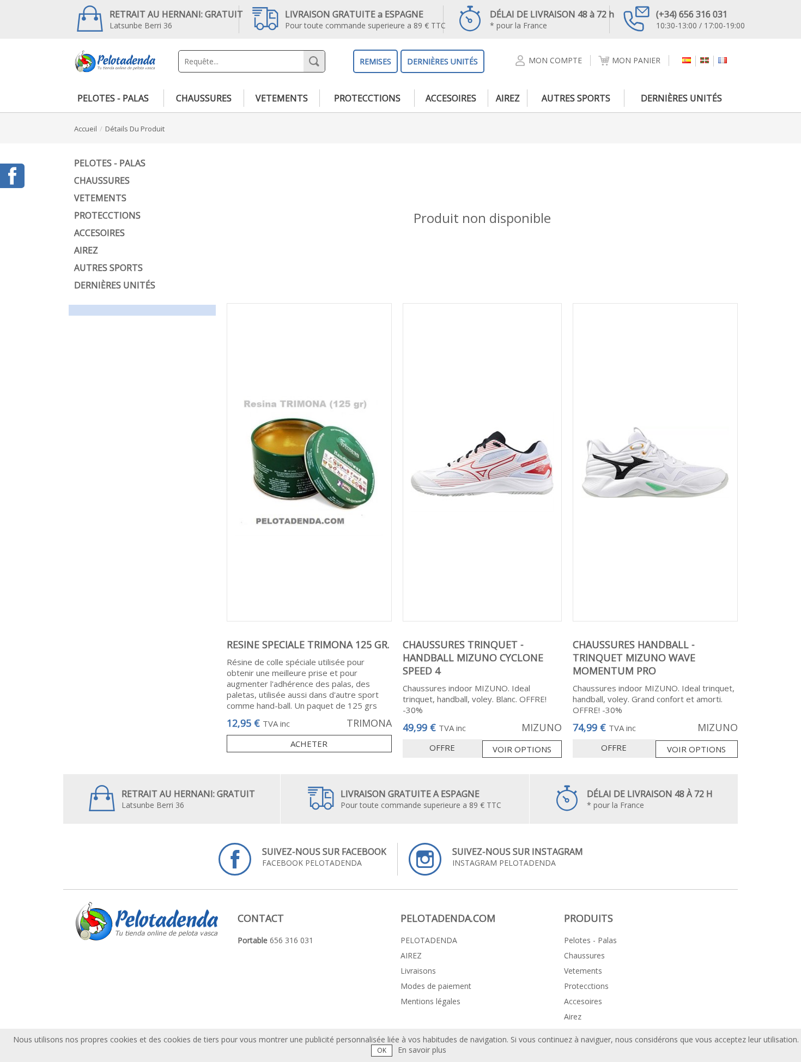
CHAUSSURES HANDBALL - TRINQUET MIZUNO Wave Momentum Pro (634, 657)
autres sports (576, 98)
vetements (282, 98)
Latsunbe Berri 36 (176, 19)
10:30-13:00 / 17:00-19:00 (700, 19)
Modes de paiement (435, 986)
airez (508, 98)
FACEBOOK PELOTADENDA (324, 857)
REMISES (375, 61)
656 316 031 (291, 940)
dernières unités (681, 98)
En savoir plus (422, 1050)
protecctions (367, 98)
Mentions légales (430, 1001)
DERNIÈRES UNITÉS (442, 61)
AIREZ (411, 955)
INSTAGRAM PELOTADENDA (517, 857)
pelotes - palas (113, 98)
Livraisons (418, 971)
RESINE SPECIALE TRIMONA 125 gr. (308, 644)
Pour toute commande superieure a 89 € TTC (365, 19)
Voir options (522, 749)
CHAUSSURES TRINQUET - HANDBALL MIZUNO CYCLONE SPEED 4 (473, 657)
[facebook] (12, 176)
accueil (85, 129)
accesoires (451, 98)
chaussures (204, 98)
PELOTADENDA (428, 940)
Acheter (308, 743)
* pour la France (552, 19)
